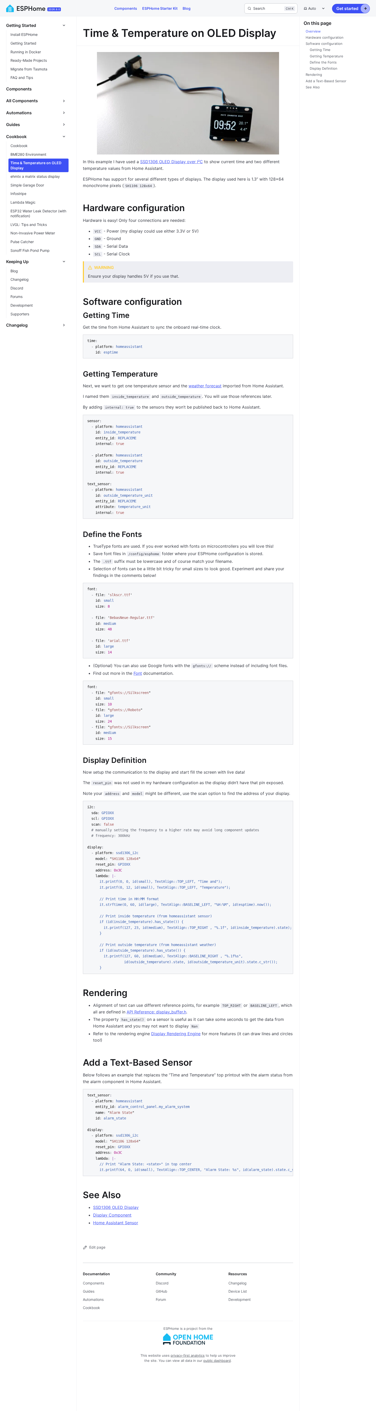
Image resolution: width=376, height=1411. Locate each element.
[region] (188, 887)
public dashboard (217, 1360)
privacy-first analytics (188, 1355)
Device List (237, 1291)
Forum (161, 1299)
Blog (187, 8)
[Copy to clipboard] (287, 341)
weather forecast (205, 385)
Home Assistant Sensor (115, 1222)
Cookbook (91, 1307)
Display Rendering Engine (176, 1033)
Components (125, 8)
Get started (347, 8)
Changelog (237, 1283)
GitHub (161, 1291)
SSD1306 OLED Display (116, 1207)
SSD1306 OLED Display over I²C (171, 161)
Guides (88, 1291)
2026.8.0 (54, 9)
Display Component (112, 1215)
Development (239, 1299)
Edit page (97, 1247)
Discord (162, 1283)
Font (138, 673)
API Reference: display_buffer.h (156, 1011)
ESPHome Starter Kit (160, 8)
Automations (93, 1299)
